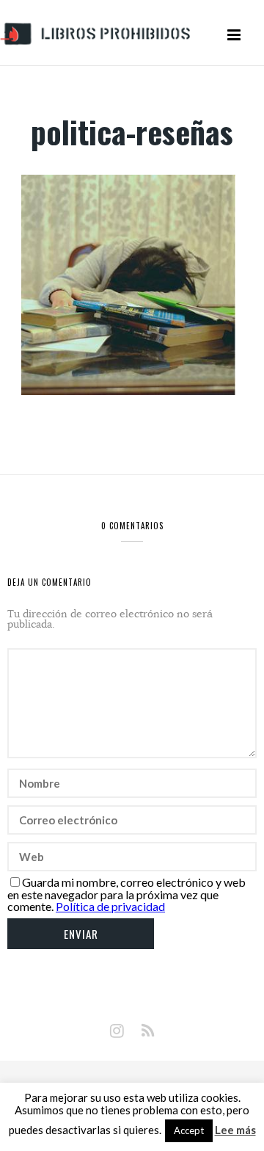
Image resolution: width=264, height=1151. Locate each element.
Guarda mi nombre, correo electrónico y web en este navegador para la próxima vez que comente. (126, 894)
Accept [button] (189, 1130)
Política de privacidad (110, 906)
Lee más (235, 1130)
